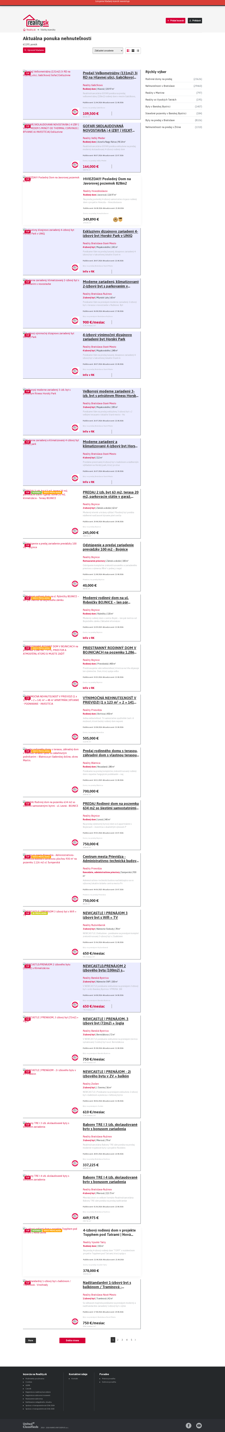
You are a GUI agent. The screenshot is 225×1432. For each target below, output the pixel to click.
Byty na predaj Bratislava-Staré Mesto (98, 266)
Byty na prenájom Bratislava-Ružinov (98, 316)
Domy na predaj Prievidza (93, 732)
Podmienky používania (35, 1379)
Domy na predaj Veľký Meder (94, 161)
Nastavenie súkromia (34, 1399)
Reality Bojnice (91, 504)
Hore (30, 1340)
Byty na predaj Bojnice (92, 527)
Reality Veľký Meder (94, 138)
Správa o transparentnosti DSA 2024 (40, 1405)
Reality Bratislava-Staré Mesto (99, 243)
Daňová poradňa (109, 1382)
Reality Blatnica (91, 763)
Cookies (29, 1382)
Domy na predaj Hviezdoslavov (96, 213)
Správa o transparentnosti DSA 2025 (40, 1409)
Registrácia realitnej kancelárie (38, 1392)
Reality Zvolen (91, 1083)
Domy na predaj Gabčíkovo (94, 108)
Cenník (28, 1389)
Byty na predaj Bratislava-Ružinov (96, 1159)
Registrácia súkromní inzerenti (38, 1395)
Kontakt (74, 1379)
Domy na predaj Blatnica (93, 785)
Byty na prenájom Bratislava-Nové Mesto (99, 1317)
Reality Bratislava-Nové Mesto (99, 1294)
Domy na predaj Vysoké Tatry (95, 1265)
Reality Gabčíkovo (93, 85)
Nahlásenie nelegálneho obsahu (39, 1402)
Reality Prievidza (92, 710)
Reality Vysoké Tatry (94, 1242)
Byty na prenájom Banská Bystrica (96, 1000)
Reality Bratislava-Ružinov (97, 293)
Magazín (172, 3)
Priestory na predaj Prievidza (94, 895)
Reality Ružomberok (94, 925)
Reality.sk (31, 30)
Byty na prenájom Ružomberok (95, 947)
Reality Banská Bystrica (96, 977)
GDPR (28, 1385)
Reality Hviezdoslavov (95, 191)
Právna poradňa (108, 1379)
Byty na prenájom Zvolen (93, 1106)
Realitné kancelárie (155, 3)
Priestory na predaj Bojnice (93, 579)
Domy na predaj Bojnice (92, 632)
